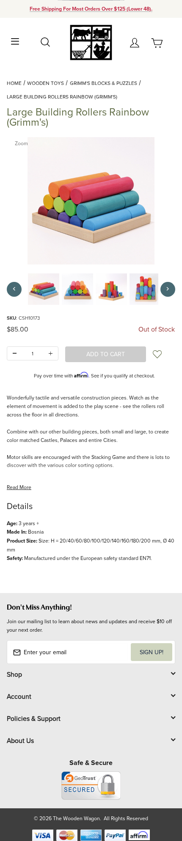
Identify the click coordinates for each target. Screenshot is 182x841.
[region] (91, 289)
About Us (20, 740)
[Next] (167, 289)
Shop (14, 674)
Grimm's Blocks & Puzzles (103, 83)
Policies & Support (34, 718)
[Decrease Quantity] (14, 353)
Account (19, 696)
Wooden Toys (45, 83)
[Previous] (14, 289)
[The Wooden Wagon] (91, 41)
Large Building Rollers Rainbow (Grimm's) (62, 96)
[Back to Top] (159, 794)
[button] (43, 289)
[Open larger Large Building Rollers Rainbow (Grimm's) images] (91, 201)
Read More (19, 487)
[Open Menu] (15, 40)
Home (14, 83)
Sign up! (151, 652)
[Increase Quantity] (50, 353)
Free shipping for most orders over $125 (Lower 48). (91, 9)
